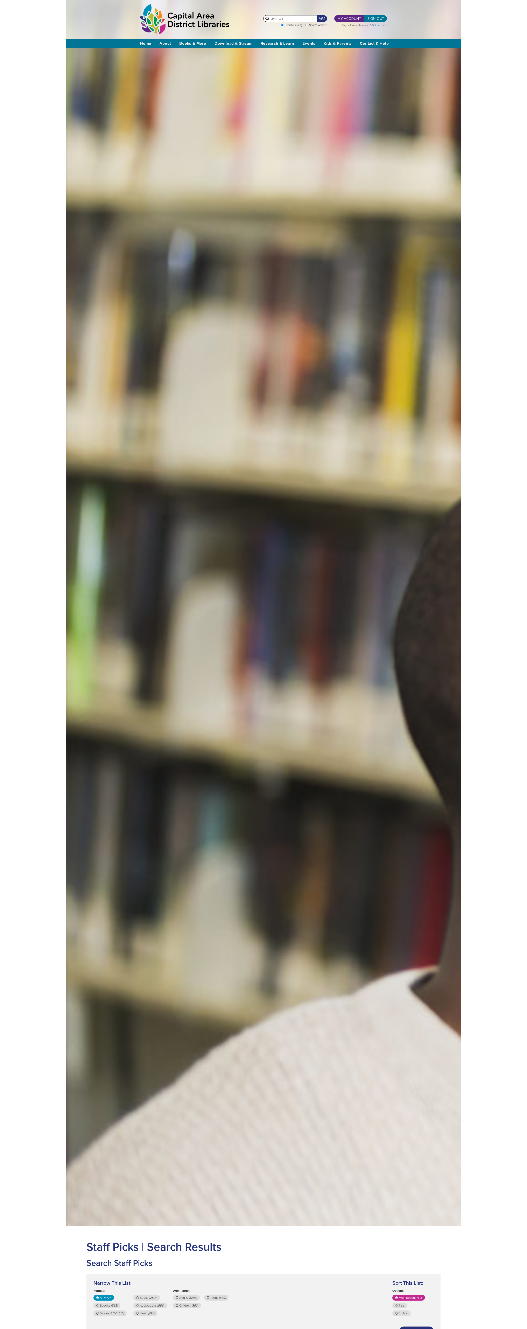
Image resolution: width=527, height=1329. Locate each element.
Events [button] (308, 43)
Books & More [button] (192, 43)
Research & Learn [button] (277, 43)
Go (322, 18)
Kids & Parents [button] (338, 43)
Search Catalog (293, 25)
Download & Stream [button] (234, 43)
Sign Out (375, 18)
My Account (349, 18)
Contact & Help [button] (374, 43)
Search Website (318, 25)
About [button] (165, 43)
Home (145, 43)
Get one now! (379, 25)
